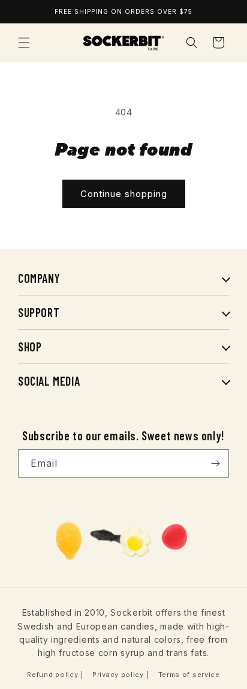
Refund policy (52, 674)
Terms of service (189, 674)
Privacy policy (118, 674)
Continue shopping (123, 193)
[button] (24, 42)
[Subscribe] (215, 463)
